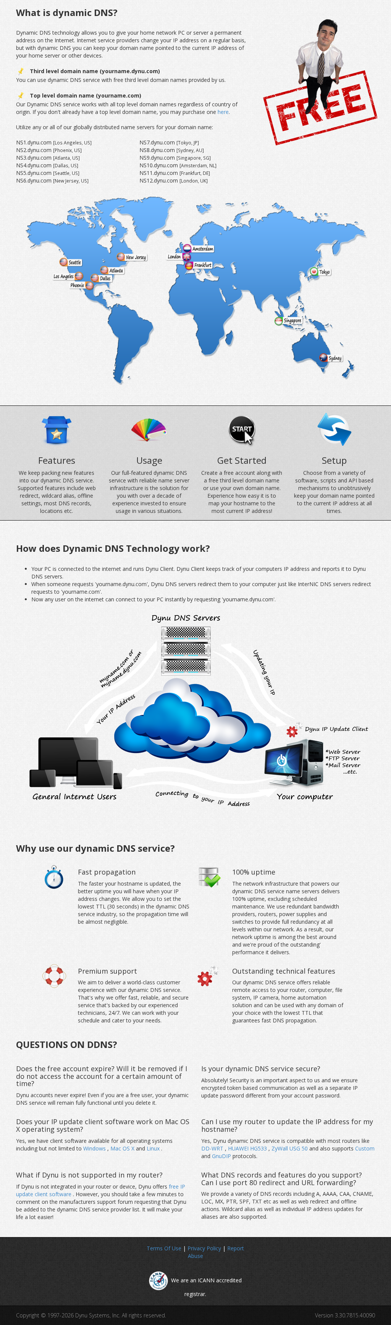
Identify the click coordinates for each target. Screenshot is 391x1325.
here (223, 111)
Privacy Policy (204, 1248)
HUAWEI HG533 (248, 1148)
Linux (154, 1148)
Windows (95, 1148)
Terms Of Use (164, 1248)
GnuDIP (222, 1156)
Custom (365, 1148)
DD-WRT (213, 1148)
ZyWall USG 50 (290, 1148)
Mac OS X (123, 1148)
